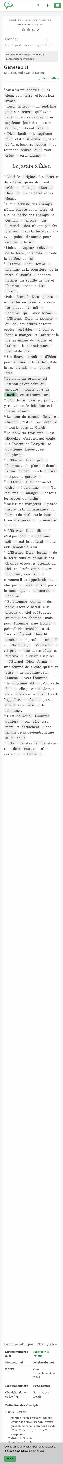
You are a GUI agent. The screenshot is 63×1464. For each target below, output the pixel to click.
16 (5, 481)
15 (5, 459)
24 (5, 715)
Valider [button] (9, 1458)
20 (5, 600)
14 (5, 432)
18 (5, 529)
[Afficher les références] (33, 31)
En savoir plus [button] (36, 1450)
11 (5, 377)
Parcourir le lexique (41, 1354)
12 (5, 399)
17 (5, 503)
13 (5, 415)
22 (5, 660)
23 (5, 682)
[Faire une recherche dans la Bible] (38, 5)
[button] (17, 1397)
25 (5, 742)
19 (5, 551)
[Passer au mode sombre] (47, 5)
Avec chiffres (50, 78)
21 (5, 633)
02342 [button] (36, 1377)
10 (5, 355)
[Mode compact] (38, 31)
